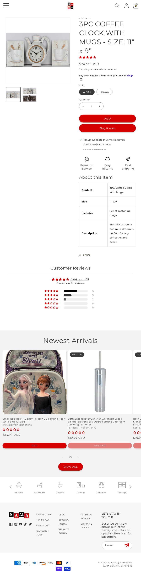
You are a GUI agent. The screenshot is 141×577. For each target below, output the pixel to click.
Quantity (84, 99)
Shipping (84, 69)
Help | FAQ (43, 520)
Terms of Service (86, 516)
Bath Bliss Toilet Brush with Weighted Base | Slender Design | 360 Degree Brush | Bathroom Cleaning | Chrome (96, 421)
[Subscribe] (127, 545)
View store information (94, 149)
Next (130, 487)
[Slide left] (63, 457)
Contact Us (43, 514)
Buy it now (107, 128)
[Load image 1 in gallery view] (13, 94)
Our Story (43, 525)
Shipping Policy (86, 526)
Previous (11, 487)
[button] (117, 5)
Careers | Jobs (42, 533)
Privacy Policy (64, 531)
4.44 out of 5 (79, 279)
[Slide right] (78, 457)
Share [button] (86, 254)
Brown (104, 91)
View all (70, 466)
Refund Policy (64, 522)
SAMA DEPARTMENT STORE (117, 566)
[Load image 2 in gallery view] (29, 94)
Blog (62, 514)
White (87, 91)
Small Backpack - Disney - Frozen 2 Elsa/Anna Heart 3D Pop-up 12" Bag (34, 420)
